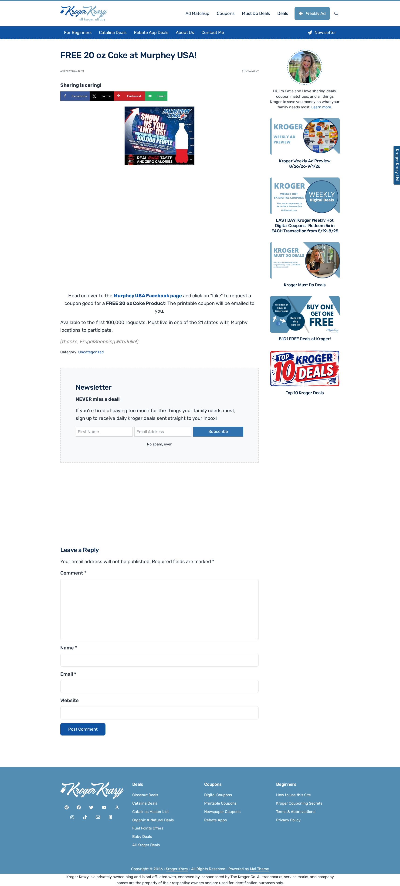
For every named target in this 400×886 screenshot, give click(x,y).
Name (68, 648)
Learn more (321, 107)
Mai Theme (259, 869)
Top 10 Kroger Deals (305, 392)
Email (68, 674)
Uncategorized (91, 352)
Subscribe (218, 431)
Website (69, 700)
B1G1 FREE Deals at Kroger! (305, 338)
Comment (252, 71)
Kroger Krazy (177, 869)
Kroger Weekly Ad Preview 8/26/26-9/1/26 (304, 163)
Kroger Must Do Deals (305, 285)
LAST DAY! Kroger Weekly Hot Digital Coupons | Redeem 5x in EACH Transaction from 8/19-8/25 (304, 226)
